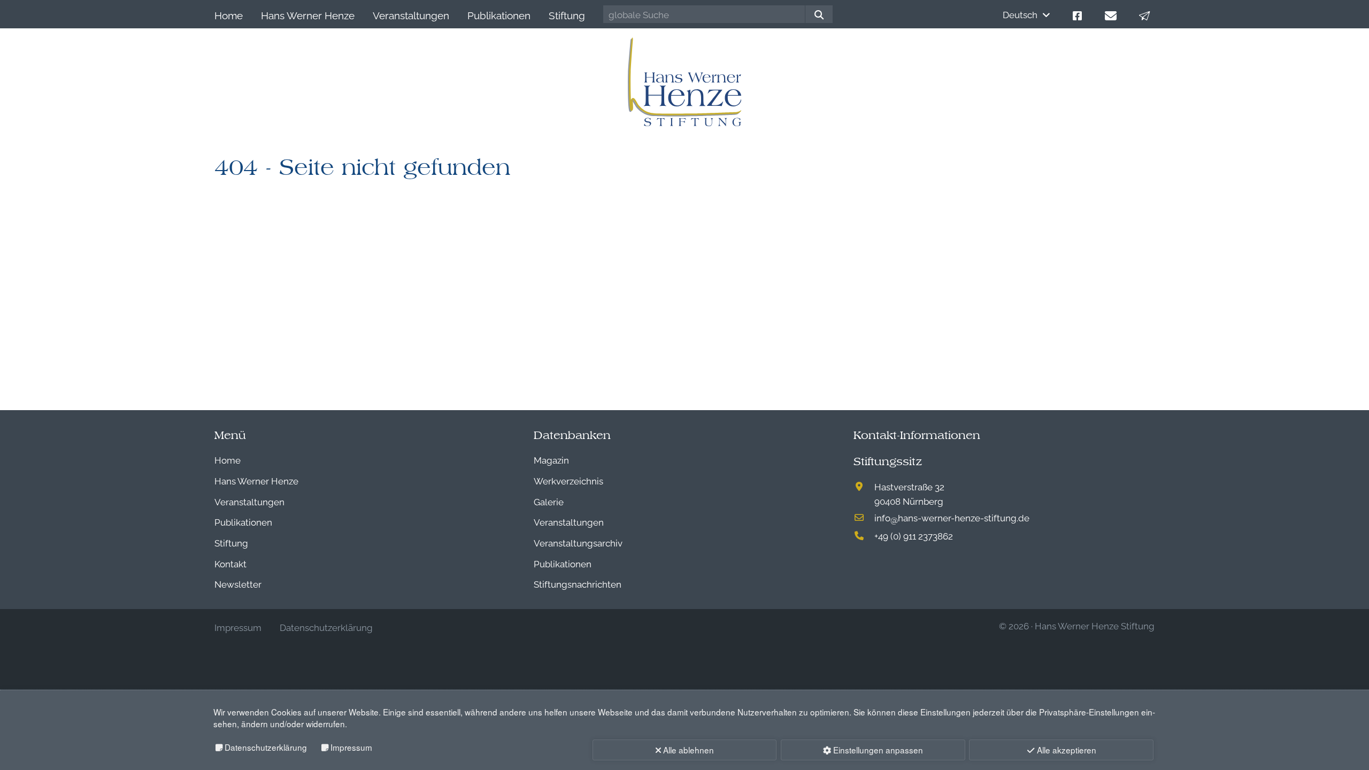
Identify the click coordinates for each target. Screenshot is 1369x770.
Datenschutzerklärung (266, 747)
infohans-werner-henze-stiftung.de (951, 517)
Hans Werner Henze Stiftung (1095, 625)
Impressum (351, 747)
